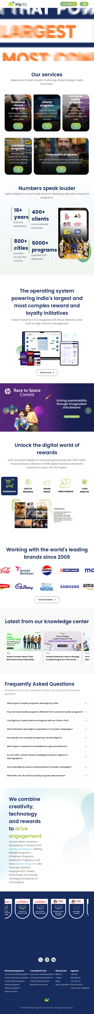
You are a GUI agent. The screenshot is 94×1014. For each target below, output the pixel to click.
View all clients (45, 599)
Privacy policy (76, 984)
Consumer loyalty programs (17, 977)
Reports (59, 974)
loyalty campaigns (20, 849)
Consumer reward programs (17, 974)
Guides (58, 977)
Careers (74, 974)
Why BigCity (76, 977)
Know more (45, 372)
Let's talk (67, 4)
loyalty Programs (26, 863)
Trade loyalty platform (39, 981)
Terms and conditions (80, 988)
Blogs (58, 981)
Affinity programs (12, 988)
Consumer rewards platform (42, 974)
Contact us (75, 981)
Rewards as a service (39, 984)
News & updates (62, 984)
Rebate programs (12, 984)
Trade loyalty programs (15, 981)
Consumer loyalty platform (41, 977)
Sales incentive (11, 991)
